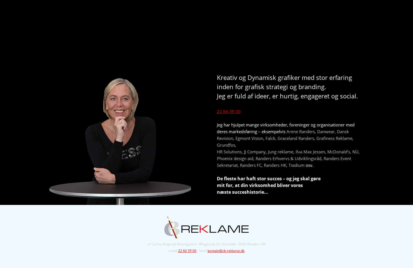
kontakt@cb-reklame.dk (226, 250)
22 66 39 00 (228, 111)
